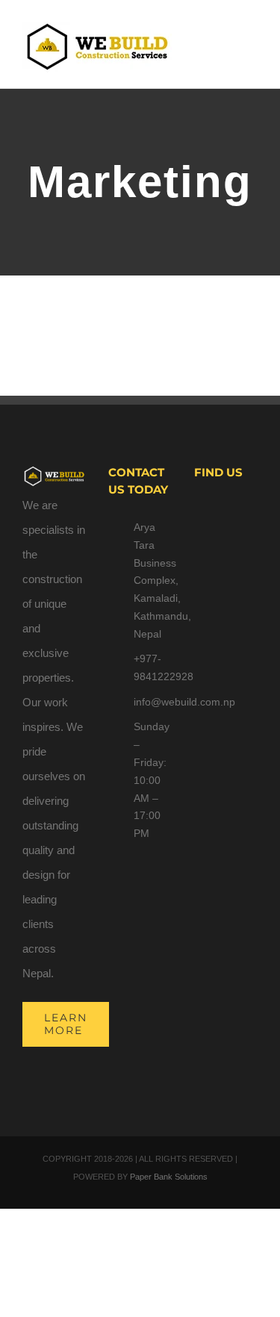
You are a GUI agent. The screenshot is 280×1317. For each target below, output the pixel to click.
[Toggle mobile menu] (252, 41)
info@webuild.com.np (153, 702)
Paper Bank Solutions (169, 1176)
